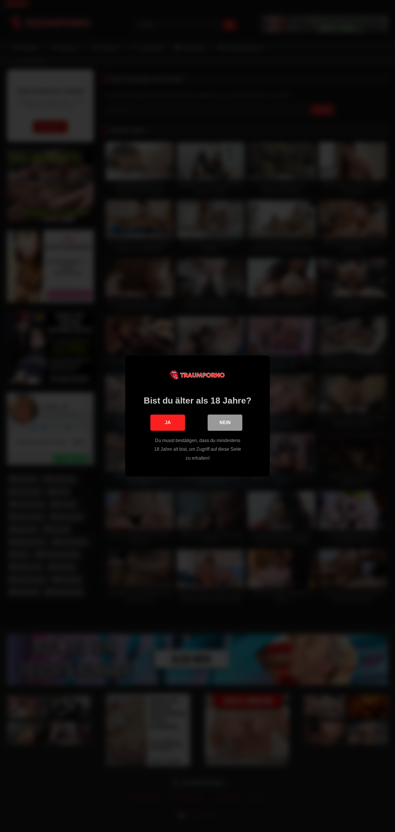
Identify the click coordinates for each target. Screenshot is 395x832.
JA (168, 422)
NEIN (225, 422)
